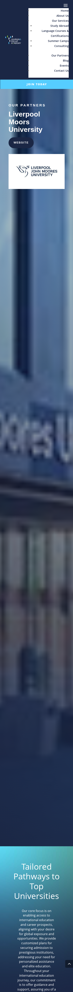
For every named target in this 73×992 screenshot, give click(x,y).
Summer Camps (58, 41)
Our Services (60, 21)
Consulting (61, 46)
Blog (66, 60)
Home (65, 10)
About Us (62, 15)
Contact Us (61, 70)
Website (21, 142)
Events (64, 65)
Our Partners (60, 55)
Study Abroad (59, 26)
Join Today (37, 84)
